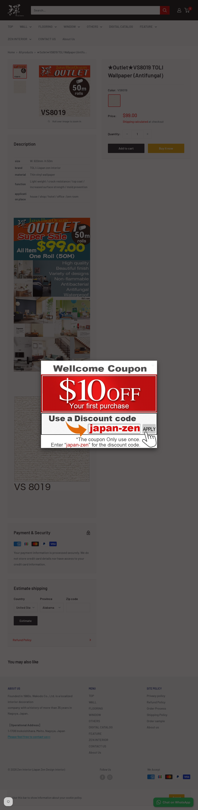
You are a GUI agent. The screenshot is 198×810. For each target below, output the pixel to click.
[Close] (153, 365)
